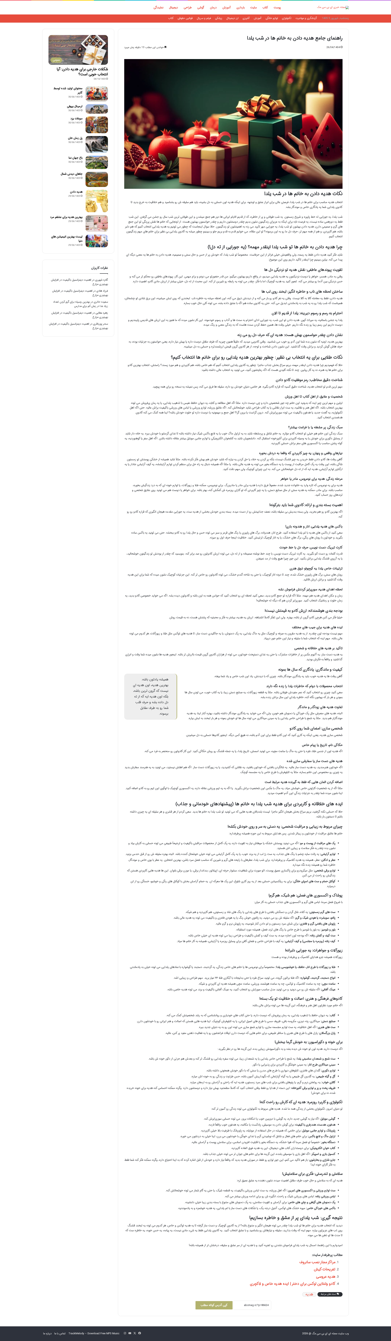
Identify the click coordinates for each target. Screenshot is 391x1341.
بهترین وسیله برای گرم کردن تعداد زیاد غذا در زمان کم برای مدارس (80, 304)
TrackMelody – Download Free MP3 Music (93, 1333)
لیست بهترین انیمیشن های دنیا (66, 238)
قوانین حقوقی (185, 18)
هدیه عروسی (325, 1276)
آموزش (226, 7)
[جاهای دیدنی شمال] (97, 179)
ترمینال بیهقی (74, 106)
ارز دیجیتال (232, 18)
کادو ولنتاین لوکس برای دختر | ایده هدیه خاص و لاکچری (292, 1284)
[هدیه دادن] (97, 201)
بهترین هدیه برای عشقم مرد (66, 217)
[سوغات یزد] (97, 124)
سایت (253, 7)
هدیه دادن (76, 192)
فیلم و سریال (204, 18)
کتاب (265, 7)
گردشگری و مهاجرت (306, 18)
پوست (277, 7)
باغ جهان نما (75, 158)
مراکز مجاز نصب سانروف (317, 1262)
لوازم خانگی (272, 18)
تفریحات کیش (324, 1269)
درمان (213, 7)
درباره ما (47, 1333)
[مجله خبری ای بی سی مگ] (333, 7)
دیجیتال (173, 7)
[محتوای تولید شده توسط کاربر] (97, 93)
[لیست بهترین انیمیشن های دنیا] (97, 241)
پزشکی (218, 18)
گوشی (200, 7)
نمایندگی (158, 7)
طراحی (188, 7)
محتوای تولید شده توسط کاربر (68, 90)
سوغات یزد (76, 118)
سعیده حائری (101, 302)
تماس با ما (60, 1333)
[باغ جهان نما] (97, 162)
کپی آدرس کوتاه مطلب (214, 1305)
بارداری (240, 7)
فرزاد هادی (102, 291)
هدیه (309, 1294)
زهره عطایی (102, 313)
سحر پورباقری (100, 324)
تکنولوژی (286, 18)
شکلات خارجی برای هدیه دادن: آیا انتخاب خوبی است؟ (82, 71)
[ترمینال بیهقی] (97, 109)
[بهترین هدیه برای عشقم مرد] (97, 223)
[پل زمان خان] (97, 144)
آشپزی (246, 18)
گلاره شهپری (101, 280)
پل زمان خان (75, 138)
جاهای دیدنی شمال (71, 174)
